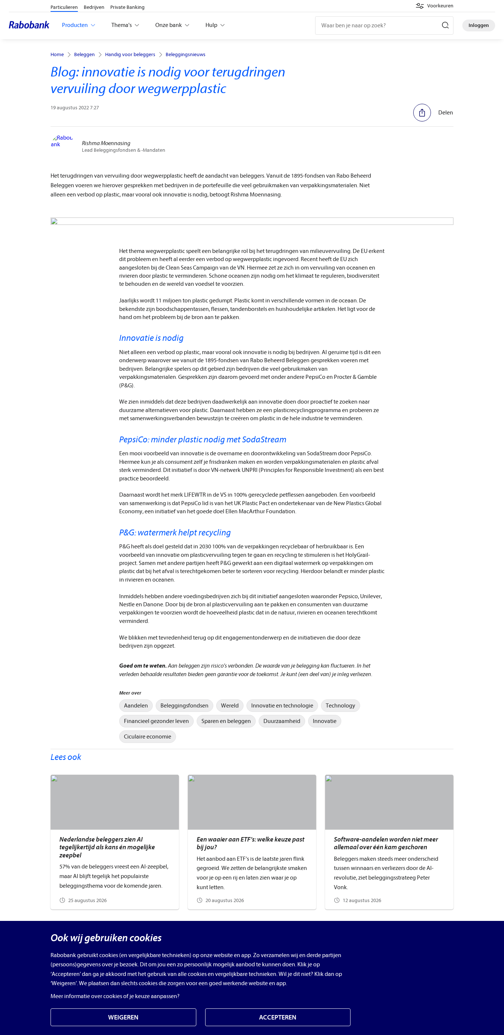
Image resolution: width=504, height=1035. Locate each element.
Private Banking (127, 7)
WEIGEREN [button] (123, 1017)
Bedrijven (94, 7)
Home (57, 55)
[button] (434, 5)
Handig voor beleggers (130, 55)
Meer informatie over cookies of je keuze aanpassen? (115, 996)
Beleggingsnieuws (186, 55)
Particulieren (64, 7)
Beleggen (84, 55)
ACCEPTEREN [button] (277, 1017)
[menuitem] (136, 705)
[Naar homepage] (31, 25)
